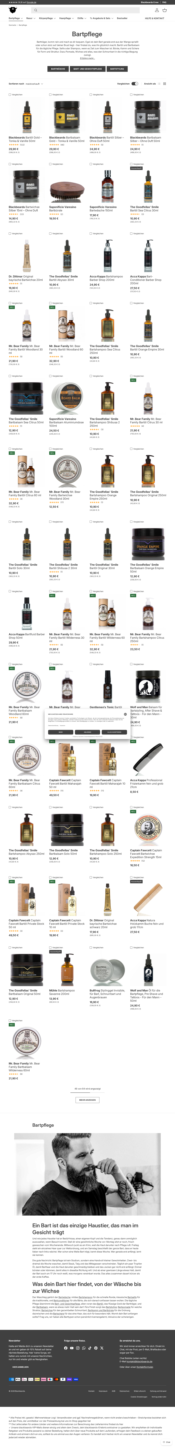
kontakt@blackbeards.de (139, 1361)
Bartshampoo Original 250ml (148, 493)
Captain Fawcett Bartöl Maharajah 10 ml (107, 784)
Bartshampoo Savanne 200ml (62, 992)
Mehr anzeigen (87, 1100)
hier (121, 1424)
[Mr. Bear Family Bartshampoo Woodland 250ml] (67, 685)
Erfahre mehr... (87, 58)
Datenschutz (124, 1391)
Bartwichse (47, 1310)
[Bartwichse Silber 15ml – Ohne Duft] (27, 185)
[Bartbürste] (67, 185)
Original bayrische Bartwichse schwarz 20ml (103, 924)
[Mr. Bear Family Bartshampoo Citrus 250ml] (148, 612)
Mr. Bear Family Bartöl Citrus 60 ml (25, 493)
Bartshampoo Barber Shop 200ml (106, 278)
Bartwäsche (58, 69)
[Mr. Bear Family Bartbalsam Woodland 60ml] (27, 685)
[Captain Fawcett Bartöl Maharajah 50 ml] (67, 758)
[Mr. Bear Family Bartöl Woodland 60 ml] (67, 324)
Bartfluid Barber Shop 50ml (27, 636)
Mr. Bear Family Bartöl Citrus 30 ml (146, 420)
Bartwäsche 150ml (103, 208)
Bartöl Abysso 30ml (63, 278)
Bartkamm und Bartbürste (101, 1310)
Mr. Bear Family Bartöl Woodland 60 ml (66, 349)
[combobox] (85, 10)
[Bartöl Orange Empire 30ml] (148, 324)
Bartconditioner (61, 1300)
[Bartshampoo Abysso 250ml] (27, 828)
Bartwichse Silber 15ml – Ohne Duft (24, 208)
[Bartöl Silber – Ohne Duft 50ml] (108, 115)
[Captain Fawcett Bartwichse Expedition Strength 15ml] (148, 828)
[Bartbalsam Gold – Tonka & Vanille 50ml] (67, 115)
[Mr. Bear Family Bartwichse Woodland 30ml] (67, 469)
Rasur (29, 18)
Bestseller (122, 18)
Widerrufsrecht (140, 1391)
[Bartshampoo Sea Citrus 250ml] (108, 324)
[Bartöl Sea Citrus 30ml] (148, 185)
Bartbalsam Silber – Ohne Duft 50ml (145, 139)
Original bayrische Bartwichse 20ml (26, 278)
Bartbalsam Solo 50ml (63, 852)
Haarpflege (65, 18)
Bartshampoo (85, 1297)
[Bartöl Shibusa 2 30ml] (67, 542)
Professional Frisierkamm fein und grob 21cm (146, 784)
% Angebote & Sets (100, 18)
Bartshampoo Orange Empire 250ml (104, 495)
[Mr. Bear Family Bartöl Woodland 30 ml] (27, 324)
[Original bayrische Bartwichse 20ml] (27, 254)
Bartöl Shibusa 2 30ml (63, 566)
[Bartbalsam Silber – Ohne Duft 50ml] (148, 115)
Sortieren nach (16, 83)
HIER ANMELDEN (20, 1367)
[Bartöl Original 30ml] (108, 542)
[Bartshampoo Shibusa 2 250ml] (108, 396)
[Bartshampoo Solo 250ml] (108, 828)
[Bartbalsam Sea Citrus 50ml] (27, 396)
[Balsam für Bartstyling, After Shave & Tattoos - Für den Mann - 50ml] (148, 685)
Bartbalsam (42, 1307)
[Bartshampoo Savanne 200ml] (67, 968)
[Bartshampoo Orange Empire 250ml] (108, 469)
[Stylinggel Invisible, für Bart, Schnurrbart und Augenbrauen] (108, 968)
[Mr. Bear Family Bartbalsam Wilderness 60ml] (27, 1041)
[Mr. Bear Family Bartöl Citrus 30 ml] (148, 396)
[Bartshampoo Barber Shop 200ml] (108, 254)
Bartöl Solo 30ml (23, 566)
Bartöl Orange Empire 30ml (147, 347)
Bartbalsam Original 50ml (24, 992)
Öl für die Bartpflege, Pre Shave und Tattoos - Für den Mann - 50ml (146, 995)
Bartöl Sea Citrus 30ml (144, 208)
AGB (113, 1391)
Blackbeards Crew (149, 2)
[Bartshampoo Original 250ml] (148, 469)
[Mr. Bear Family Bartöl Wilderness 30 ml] (67, 612)
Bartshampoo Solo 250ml (106, 852)
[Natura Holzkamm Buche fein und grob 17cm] (148, 898)
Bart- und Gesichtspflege (88, 69)
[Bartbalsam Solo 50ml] (67, 828)
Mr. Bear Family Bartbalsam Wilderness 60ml (24, 1067)
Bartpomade (124, 1307)
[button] (165, 10)
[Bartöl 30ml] (108, 685)
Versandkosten (64, 1417)
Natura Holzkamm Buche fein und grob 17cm (147, 924)
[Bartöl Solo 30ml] (27, 542)
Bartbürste (62, 208)
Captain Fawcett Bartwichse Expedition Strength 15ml (146, 854)
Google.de (31, 2)
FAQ (164, 2)
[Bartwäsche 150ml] (108, 185)
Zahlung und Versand (158, 1391)
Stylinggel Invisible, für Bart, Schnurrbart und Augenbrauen (107, 994)
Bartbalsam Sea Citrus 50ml (26, 420)
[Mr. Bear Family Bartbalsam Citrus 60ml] (27, 758)
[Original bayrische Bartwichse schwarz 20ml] (108, 898)
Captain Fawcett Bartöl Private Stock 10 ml (67, 924)
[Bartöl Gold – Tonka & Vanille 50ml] (27, 115)
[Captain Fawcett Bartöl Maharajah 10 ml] (108, 758)
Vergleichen (123, 83)
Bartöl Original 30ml (104, 566)
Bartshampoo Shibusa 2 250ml (105, 422)
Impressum (103, 1391)
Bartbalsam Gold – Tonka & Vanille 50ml (66, 139)
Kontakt (91, 1391)
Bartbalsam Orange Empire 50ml (147, 568)
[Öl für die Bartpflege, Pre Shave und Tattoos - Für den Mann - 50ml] (148, 968)
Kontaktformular (145, 1367)
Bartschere (58, 1313)
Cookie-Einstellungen (139, 1397)
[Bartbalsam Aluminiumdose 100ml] (67, 396)
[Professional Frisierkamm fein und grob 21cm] (148, 758)
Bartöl (100, 1303)
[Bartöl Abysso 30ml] (67, 254)
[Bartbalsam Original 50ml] (27, 968)
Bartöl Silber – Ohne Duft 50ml (107, 139)
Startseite (12, 25)
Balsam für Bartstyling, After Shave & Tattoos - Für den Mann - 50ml (146, 712)
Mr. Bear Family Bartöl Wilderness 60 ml (107, 638)
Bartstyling (117, 69)
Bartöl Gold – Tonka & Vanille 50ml (25, 139)
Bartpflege (14, 18)
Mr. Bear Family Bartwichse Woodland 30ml (64, 495)
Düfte (80, 18)
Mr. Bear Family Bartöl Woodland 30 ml (26, 349)
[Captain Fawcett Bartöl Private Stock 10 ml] (67, 898)
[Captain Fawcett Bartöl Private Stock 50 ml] (27, 898)
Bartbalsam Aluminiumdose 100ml (66, 422)
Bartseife (132, 1297)
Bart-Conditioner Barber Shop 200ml (145, 280)
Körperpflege (46, 18)
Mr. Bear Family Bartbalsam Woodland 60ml (24, 711)
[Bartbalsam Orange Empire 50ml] (148, 542)
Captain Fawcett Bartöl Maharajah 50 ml (65, 784)
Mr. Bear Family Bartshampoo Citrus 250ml (147, 638)
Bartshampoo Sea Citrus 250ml (105, 349)
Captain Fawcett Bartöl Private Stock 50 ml (26, 924)
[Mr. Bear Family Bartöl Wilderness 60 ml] (108, 612)
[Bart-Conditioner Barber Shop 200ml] (148, 254)
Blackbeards (20, 1391)
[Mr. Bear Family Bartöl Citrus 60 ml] (27, 469)
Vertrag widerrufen (159, 1397)
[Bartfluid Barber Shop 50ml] (27, 612)
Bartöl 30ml (106, 709)
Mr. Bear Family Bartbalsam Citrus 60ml (24, 784)
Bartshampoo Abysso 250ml (26, 852)
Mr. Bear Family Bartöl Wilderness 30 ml (66, 638)
